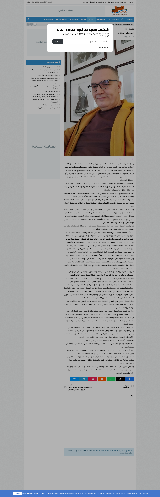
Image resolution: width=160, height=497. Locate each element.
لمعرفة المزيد (27, 493)
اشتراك (57, 41)
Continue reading (103, 47)
